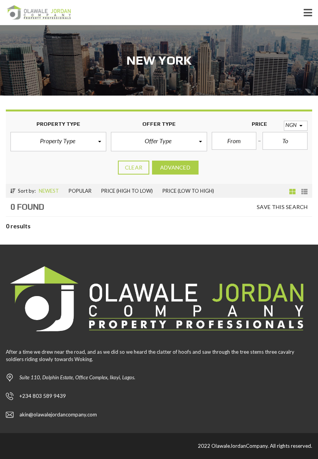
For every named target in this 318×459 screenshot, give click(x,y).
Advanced (175, 167)
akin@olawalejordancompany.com (58, 414)
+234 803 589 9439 (42, 396)
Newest (49, 191)
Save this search (282, 207)
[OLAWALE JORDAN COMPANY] (36, 12)
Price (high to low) (127, 191)
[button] (58, 141)
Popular (80, 191)
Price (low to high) (188, 191)
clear (133, 167)
